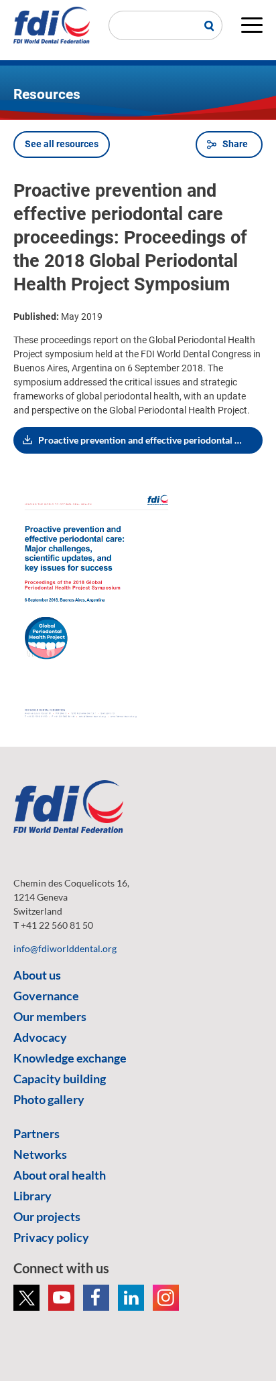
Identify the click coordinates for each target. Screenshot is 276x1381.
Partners (36, 1133)
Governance (46, 995)
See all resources (61, 144)
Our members (49, 1016)
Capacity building (59, 1078)
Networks (40, 1154)
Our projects (46, 1216)
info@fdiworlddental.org (65, 948)
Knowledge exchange (70, 1057)
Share (235, 144)
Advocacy (40, 1037)
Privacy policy (51, 1237)
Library (32, 1195)
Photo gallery (48, 1099)
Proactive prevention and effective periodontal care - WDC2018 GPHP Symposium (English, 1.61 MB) (150, 440)
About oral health (59, 1175)
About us (37, 975)
